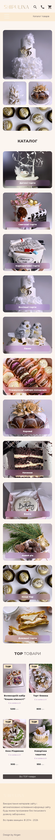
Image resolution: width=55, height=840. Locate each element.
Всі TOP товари (27, 776)
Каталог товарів (41, 16)
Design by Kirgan (12, 835)
